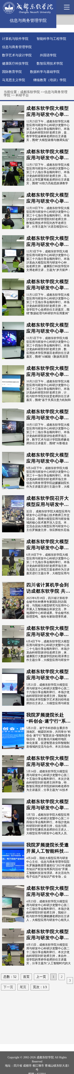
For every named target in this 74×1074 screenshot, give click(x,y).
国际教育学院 (12, 71)
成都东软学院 (30, 92)
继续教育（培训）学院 (49, 80)
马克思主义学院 (13, 80)
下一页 (8, 987)
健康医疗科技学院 (15, 63)
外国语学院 (48, 55)
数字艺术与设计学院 (17, 55)
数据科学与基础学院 (45, 71)
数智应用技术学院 (50, 63)
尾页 (23, 987)
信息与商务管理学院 (17, 47)
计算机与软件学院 (15, 38)
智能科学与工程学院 (51, 38)
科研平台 (22, 95)
